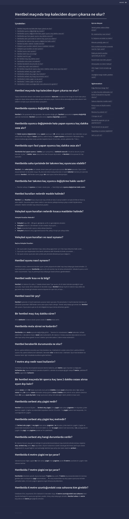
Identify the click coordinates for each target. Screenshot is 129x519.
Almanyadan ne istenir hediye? (102, 64)
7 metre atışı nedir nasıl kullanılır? (28, 66)
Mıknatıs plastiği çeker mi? (100, 42)
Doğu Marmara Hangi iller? (100, 88)
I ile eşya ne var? (97, 116)
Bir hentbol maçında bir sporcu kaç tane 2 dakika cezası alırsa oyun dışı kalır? (42, 69)
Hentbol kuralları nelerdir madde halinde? (30, 44)
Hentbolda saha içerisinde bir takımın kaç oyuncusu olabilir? (37, 39)
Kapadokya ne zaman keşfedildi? (102, 131)
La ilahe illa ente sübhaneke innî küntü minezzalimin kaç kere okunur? (102, 94)
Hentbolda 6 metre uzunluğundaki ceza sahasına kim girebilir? (37, 84)
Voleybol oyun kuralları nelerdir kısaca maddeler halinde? (35, 46)
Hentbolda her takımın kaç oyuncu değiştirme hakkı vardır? (36, 41)
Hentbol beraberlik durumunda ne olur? (30, 64)
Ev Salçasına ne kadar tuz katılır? (102, 38)
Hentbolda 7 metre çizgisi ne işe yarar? (29, 81)
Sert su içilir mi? (97, 135)
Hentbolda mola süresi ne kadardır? (28, 61)
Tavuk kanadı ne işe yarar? (100, 127)
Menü (122, 2)
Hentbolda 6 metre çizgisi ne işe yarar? (29, 79)
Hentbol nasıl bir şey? (24, 56)
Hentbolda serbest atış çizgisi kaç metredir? (31, 74)
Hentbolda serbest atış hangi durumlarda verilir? (33, 76)
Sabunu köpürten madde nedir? (102, 101)
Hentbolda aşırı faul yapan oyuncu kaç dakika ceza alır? (35, 36)
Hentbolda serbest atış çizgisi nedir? (29, 71)
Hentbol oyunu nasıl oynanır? (26, 51)
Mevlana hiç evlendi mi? (99, 112)
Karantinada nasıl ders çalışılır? (102, 60)
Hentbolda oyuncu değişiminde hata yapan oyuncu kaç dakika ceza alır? (40, 33)
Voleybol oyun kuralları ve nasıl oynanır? (30, 49)
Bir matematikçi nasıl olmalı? (101, 34)
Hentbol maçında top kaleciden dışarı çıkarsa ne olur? (34, 28)
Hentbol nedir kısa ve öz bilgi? (27, 54)
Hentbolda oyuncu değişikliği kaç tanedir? (31, 31)
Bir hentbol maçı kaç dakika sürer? (28, 59)
